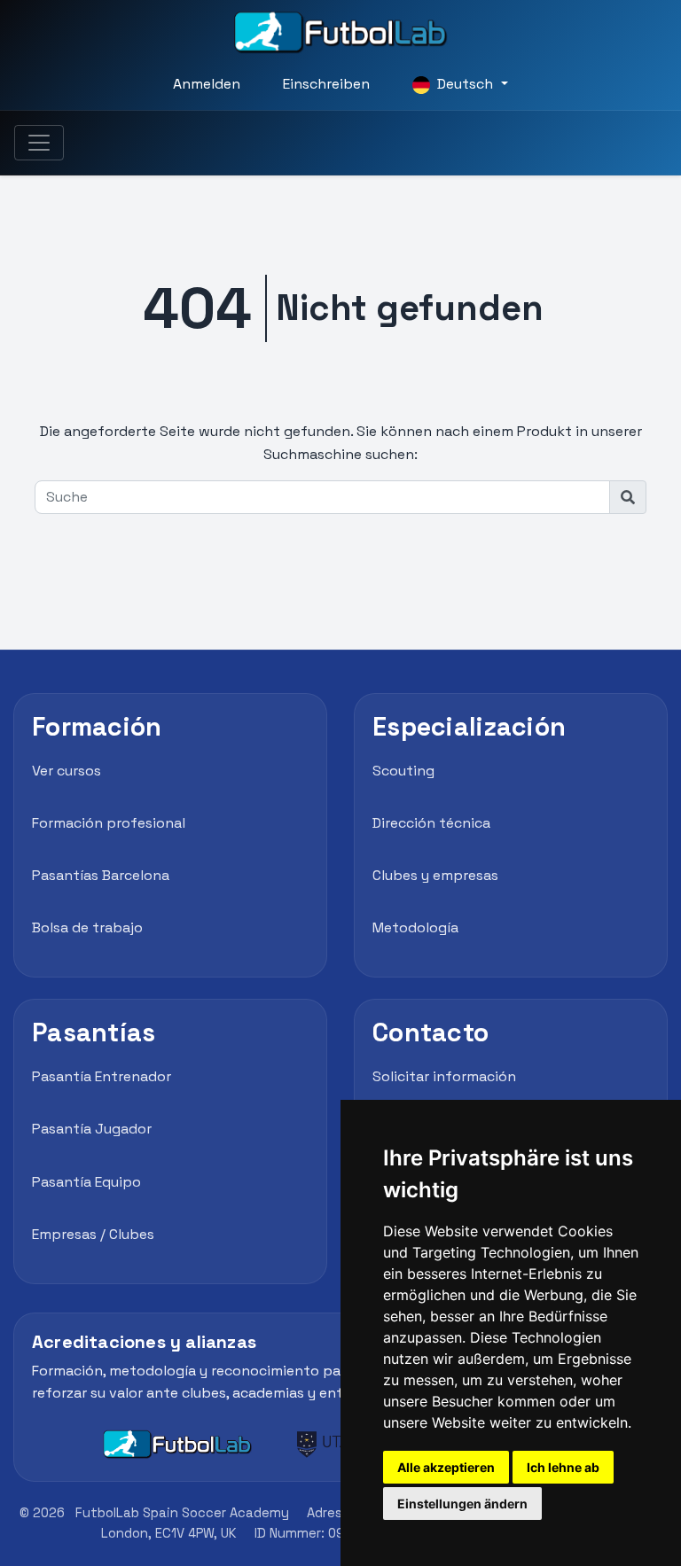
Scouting (403, 770)
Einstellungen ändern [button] (462, 1503)
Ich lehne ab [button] (563, 1467)
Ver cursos (66, 770)
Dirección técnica (431, 823)
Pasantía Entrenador (101, 1076)
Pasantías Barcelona (100, 875)
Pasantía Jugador (92, 1128)
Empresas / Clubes (93, 1234)
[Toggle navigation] (39, 142)
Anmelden (206, 83)
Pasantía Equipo (86, 1182)
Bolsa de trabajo (87, 927)
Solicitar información (444, 1076)
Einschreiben (326, 83)
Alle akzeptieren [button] (446, 1467)
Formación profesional (108, 823)
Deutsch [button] (465, 83)
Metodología (415, 927)
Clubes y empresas (435, 875)
